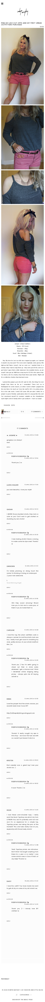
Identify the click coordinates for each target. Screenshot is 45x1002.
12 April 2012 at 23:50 (31, 598)
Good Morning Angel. (14, 583)
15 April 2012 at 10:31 (31, 881)
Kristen (10, 760)
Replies (10, 453)
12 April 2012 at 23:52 (31, 729)
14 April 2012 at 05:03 (31, 760)
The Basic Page (27, 1000)
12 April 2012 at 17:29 (31, 484)
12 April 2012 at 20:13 (31, 509)
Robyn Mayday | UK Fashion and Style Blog (25, 990)
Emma (9, 699)
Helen (9, 810)
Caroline (11, 630)
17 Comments (36, 412)
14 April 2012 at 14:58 (31, 845)
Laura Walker (12, 485)
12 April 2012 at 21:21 (31, 566)
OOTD (13, 405)
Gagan (10, 509)
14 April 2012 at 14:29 (31, 810)
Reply (8, 447)
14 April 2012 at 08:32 (31, 783)
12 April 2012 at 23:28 (31, 630)
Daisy (9, 881)
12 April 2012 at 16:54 (31, 458)
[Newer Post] (5, 418)
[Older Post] (39, 418)
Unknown (11, 566)
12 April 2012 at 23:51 (31, 660)
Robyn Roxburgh (19, 456)
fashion (7, 405)
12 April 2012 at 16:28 (31, 435)
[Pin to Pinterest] (9, 411)
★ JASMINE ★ (12, 435)
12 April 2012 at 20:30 (31, 534)
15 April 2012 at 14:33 (31, 904)
